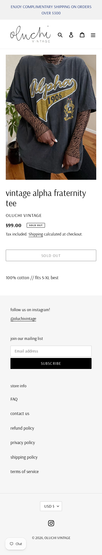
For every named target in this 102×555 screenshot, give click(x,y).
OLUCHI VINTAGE (57, 537)
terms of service (24, 471)
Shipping (36, 234)
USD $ (49, 506)
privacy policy (22, 442)
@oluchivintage (23, 318)
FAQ (14, 399)
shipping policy (24, 457)
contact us (19, 413)
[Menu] (93, 34)
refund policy (22, 428)
